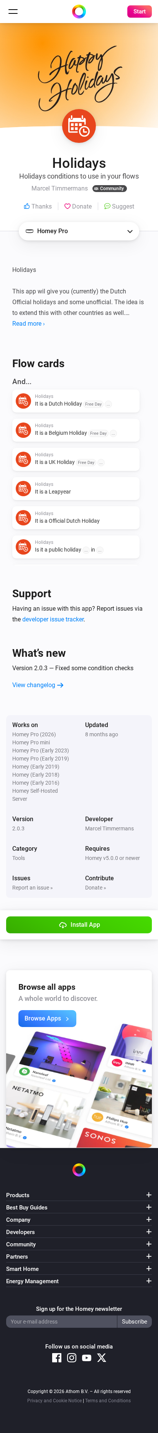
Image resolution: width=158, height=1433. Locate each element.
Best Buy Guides (27, 1207)
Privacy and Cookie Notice (54, 1400)
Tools (18, 858)
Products (18, 1195)
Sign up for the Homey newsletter (79, 1308)
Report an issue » (32, 888)
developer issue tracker (53, 619)
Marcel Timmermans (109, 828)
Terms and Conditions (108, 1400)
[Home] (79, 11)
